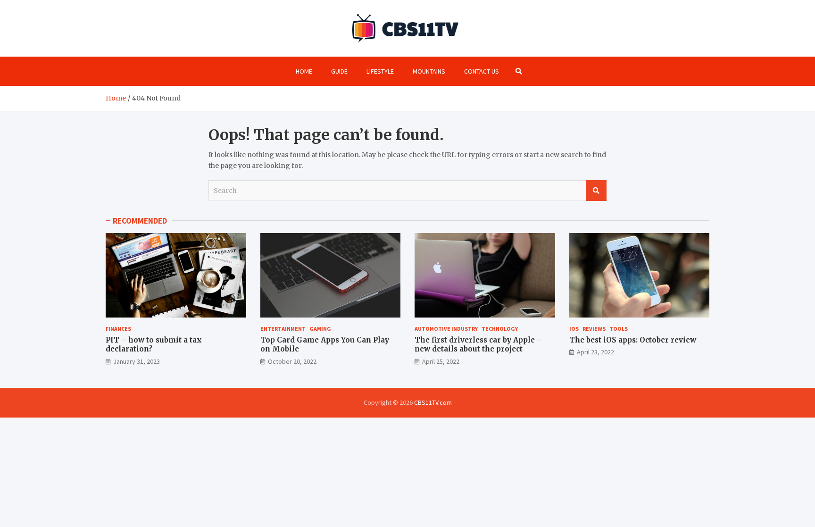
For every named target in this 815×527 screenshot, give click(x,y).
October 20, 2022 (292, 361)
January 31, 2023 (136, 361)
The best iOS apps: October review (632, 339)
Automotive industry (446, 328)
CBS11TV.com (433, 402)
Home (304, 71)
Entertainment (283, 328)
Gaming (320, 328)
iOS (574, 328)
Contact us (481, 71)
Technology (500, 328)
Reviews (594, 328)
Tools (618, 328)
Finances (118, 328)
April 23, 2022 (595, 352)
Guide (339, 71)
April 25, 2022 (440, 361)
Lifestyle (380, 71)
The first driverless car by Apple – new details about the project (478, 344)
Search (596, 190)
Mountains (429, 71)
